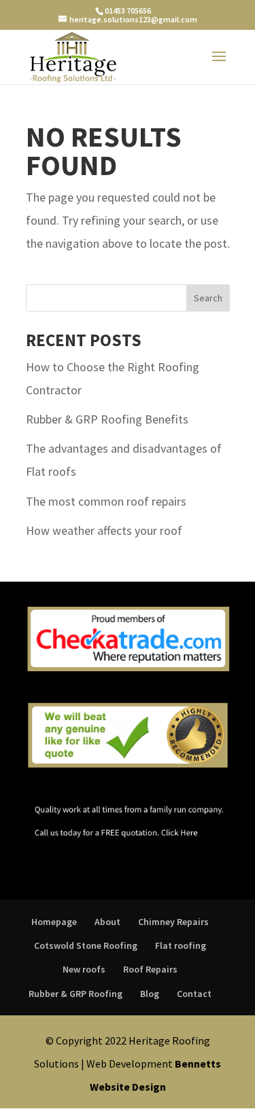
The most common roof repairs (106, 501)
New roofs (84, 969)
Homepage (54, 922)
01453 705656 (128, 10)
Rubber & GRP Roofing (75, 994)
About (107, 922)
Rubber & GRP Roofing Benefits (107, 419)
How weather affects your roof (104, 530)
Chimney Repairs (173, 922)
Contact (194, 994)
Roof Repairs (150, 969)
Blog (149, 994)
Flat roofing (180, 945)
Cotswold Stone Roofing (85, 945)
